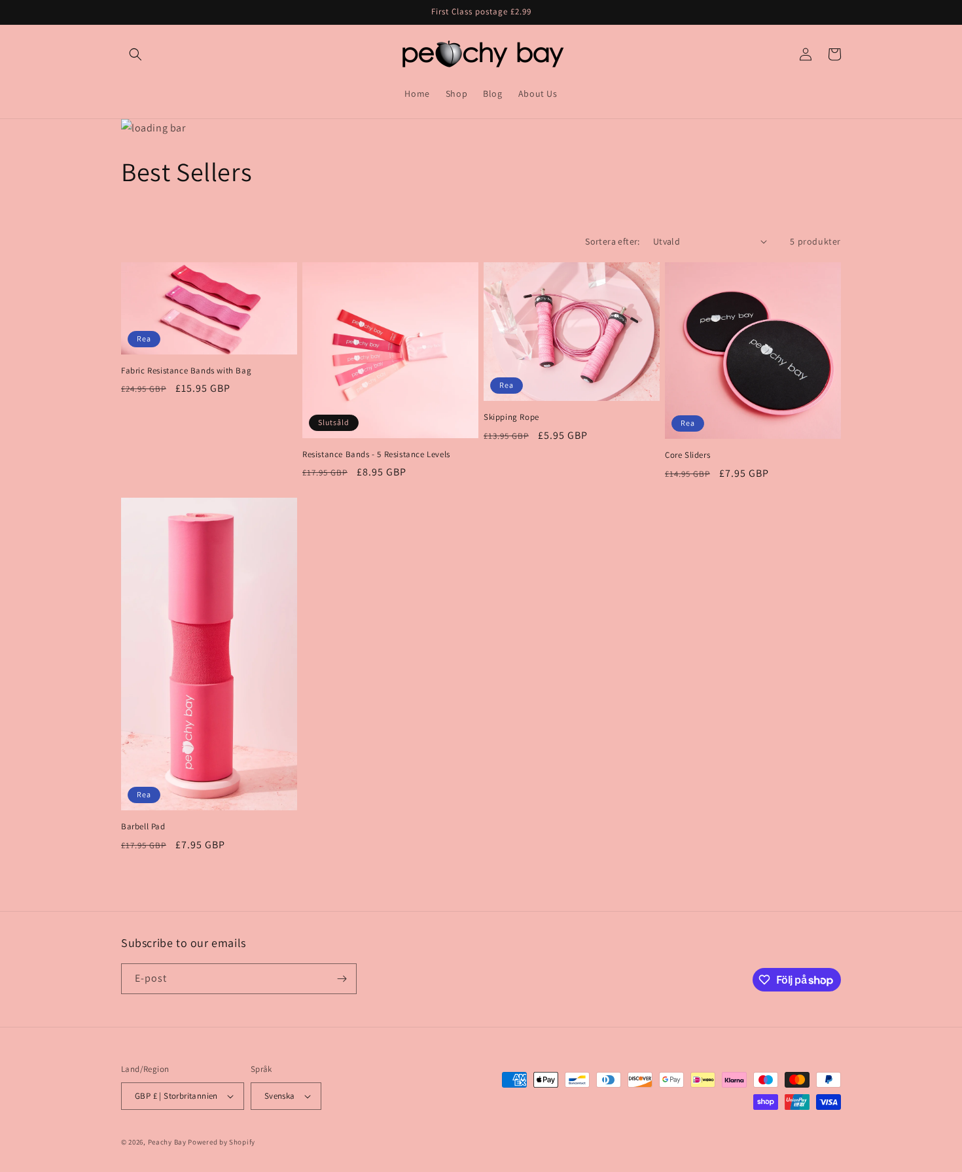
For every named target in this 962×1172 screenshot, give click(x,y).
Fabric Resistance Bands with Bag (186, 371)
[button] (135, 54)
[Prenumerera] (341, 978)
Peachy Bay (167, 1141)
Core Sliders (687, 455)
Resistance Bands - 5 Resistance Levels (376, 454)
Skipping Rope (511, 417)
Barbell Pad (143, 826)
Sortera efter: (612, 241)
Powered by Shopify (221, 1141)
